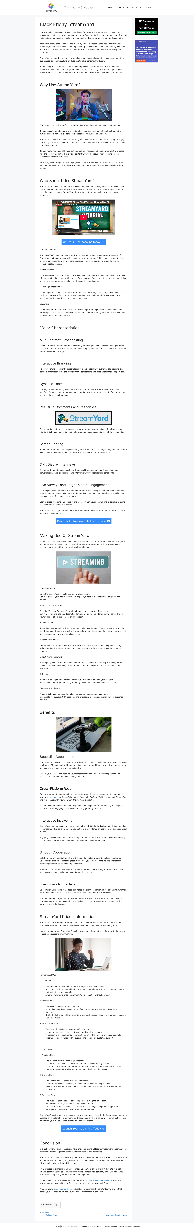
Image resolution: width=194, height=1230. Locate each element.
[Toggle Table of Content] (55, 1205)
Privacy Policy (122, 7)
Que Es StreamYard (49, 1215)
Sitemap (149, 7)
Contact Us (136, 7)
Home (109, 7)
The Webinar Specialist (78, 7)
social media (52, 797)
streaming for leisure (63, 1189)
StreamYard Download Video (116, 1215)
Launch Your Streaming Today (82, 1128)
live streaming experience (100, 1180)
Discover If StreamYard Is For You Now (81, 521)
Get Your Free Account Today (81, 242)
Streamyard (46, 1213)
